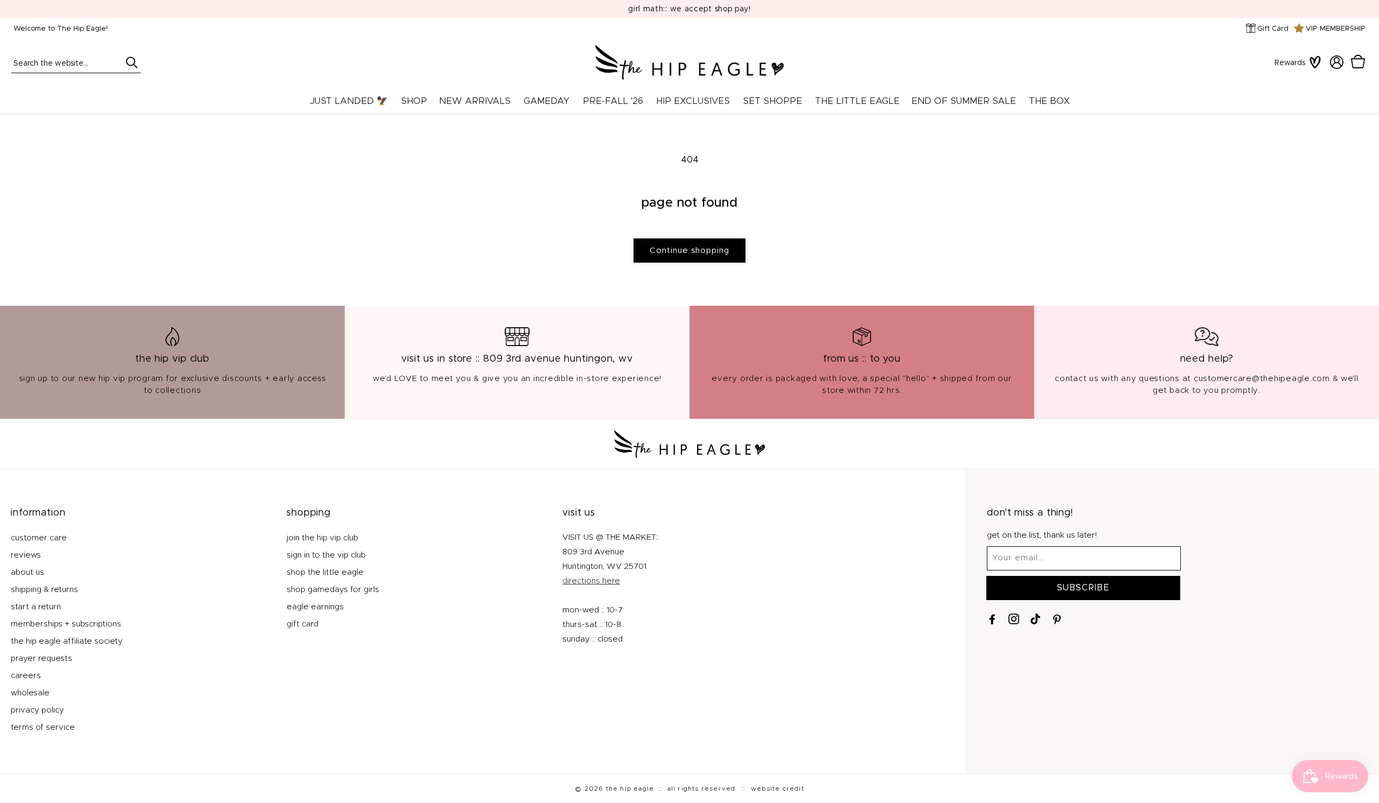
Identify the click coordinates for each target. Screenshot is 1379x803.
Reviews (26, 555)
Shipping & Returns (44, 590)
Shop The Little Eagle (325, 572)
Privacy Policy (37, 710)
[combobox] (76, 62)
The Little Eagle (857, 100)
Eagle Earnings (315, 607)
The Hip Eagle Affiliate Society (67, 641)
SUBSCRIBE (1083, 587)
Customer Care (39, 538)
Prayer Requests (41, 658)
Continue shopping (689, 250)
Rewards (1290, 63)
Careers (26, 676)
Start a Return (36, 607)
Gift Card (1273, 28)
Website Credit (777, 788)
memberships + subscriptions (66, 624)
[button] (1358, 62)
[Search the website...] (131, 62)
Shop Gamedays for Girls (333, 590)
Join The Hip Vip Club (322, 538)
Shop (414, 100)
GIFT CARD (302, 624)
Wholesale (30, 693)
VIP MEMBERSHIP (1336, 28)
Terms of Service (43, 727)
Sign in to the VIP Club (326, 555)
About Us (27, 572)
